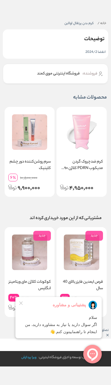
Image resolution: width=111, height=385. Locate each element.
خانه (101, 23)
